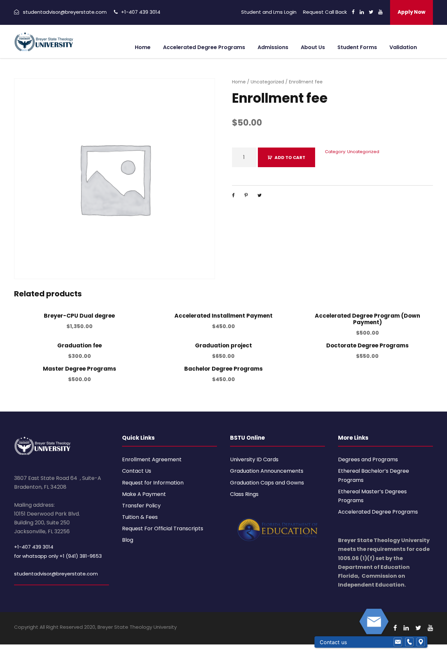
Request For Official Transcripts (162, 528)
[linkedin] (362, 12)
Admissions (273, 47)
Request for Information (153, 482)
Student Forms (357, 47)
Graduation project (223, 345)
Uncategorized (267, 82)
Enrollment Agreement (152, 459)
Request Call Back (325, 12)
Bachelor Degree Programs (223, 369)
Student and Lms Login (268, 12)
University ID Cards (254, 459)
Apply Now (411, 12)
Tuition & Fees (140, 517)
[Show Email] (398, 642)
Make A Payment (144, 494)
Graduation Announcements (266, 471)
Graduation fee (79, 345)
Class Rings (244, 494)
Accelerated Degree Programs (204, 47)
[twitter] (371, 12)
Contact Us (136, 471)
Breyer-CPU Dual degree (79, 316)
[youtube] (380, 12)
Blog (127, 540)
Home (143, 47)
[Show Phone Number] (409, 642)
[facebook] (353, 12)
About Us (313, 47)
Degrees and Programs (368, 459)
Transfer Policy (141, 505)
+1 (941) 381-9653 (81, 556)
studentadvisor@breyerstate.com (56, 573)
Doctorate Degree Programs (367, 345)
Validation (403, 47)
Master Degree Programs (79, 369)
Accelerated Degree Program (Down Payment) (367, 319)
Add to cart (290, 157)
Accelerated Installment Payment (223, 316)
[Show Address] (421, 642)
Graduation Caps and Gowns (267, 482)
